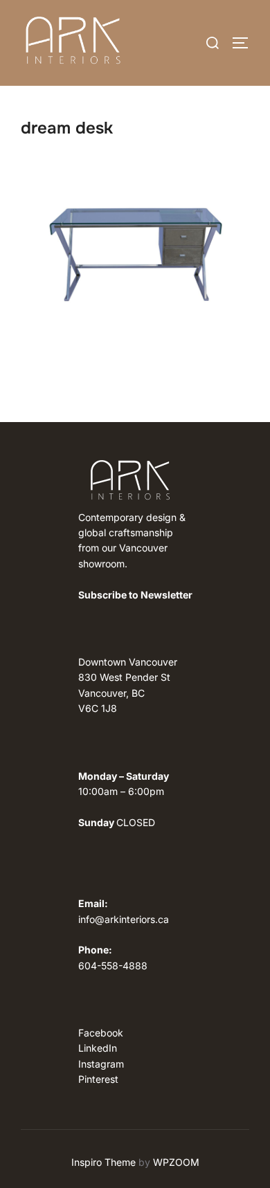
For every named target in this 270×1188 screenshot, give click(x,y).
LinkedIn (97, 1048)
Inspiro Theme (103, 1162)
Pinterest (98, 1079)
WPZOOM (176, 1162)
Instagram (101, 1064)
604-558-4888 (112, 965)
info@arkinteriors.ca (123, 919)
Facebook (100, 1033)
